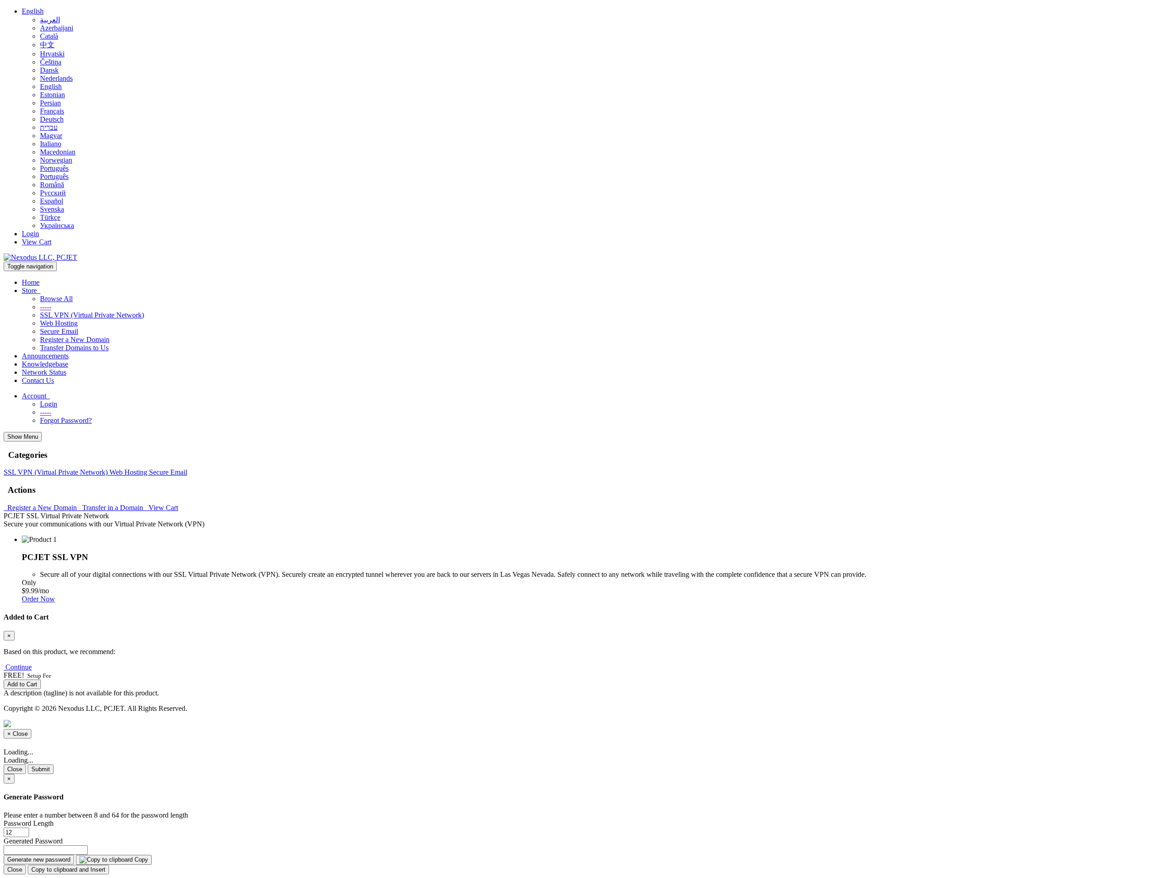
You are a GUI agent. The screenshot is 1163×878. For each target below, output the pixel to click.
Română (52, 184)
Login (30, 234)
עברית (49, 127)
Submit (40, 769)
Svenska (52, 209)
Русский (53, 193)
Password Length (29, 823)
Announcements (45, 356)
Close (14, 769)
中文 (47, 45)
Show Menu (22, 436)
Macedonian (57, 152)
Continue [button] (18, 667)
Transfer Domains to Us (74, 348)
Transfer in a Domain (112, 507)
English (33, 11)
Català (49, 36)
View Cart (36, 242)
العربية (50, 20)
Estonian (52, 95)
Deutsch (52, 119)
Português (54, 168)
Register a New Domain (74, 339)
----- (45, 307)
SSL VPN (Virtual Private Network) (92, 315)
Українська (57, 225)
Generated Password (33, 841)
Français (52, 111)
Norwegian (56, 160)
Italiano (50, 144)
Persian (50, 103)
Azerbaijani (56, 28)
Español (51, 201)
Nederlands (56, 78)
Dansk (49, 70)
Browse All (56, 299)
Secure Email (59, 331)
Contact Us (38, 380)
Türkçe (50, 217)
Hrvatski (52, 54)
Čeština (50, 62)
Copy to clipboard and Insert (68, 869)
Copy (140, 859)
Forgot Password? (66, 420)
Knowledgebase (45, 364)
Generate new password (38, 859)
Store (31, 290)
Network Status (44, 372)
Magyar (51, 135)
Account (36, 396)
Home (31, 282)
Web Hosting (59, 323)
